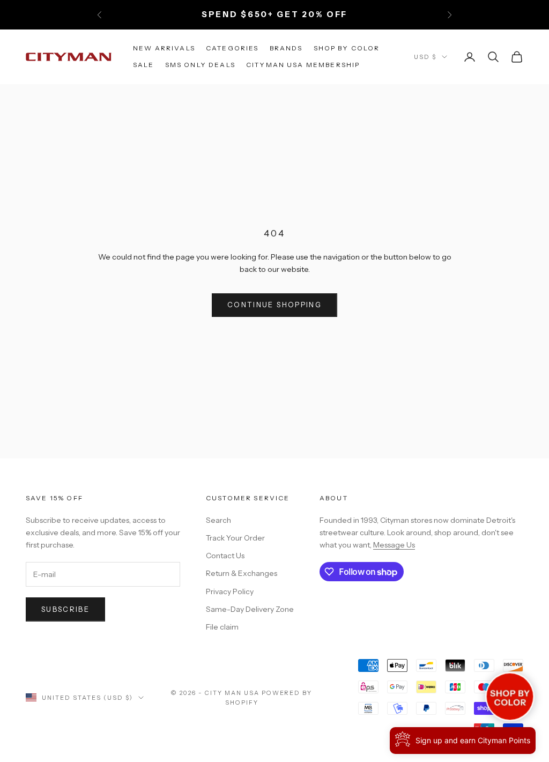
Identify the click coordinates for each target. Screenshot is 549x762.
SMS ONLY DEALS (200, 65)
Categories (232, 48)
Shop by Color (347, 48)
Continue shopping (274, 304)
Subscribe (65, 609)
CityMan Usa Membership (303, 65)
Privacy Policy (230, 591)
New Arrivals (164, 48)
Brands (286, 48)
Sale (143, 65)
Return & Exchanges (241, 573)
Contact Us (225, 555)
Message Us (394, 545)
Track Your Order (235, 538)
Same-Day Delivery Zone (250, 609)
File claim (222, 627)
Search (218, 520)
